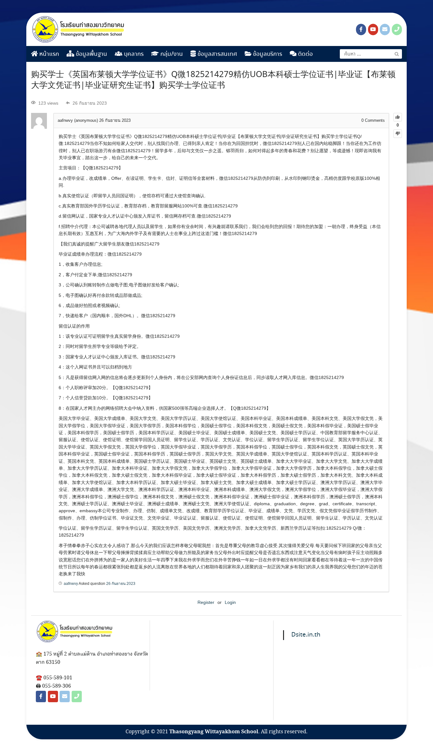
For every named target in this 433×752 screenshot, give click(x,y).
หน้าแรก (48, 54)
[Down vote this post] (397, 133)
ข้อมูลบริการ (266, 54)
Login (230, 602)
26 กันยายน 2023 (120, 583)
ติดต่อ (304, 54)
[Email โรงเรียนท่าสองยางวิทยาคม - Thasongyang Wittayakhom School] (385, 29)
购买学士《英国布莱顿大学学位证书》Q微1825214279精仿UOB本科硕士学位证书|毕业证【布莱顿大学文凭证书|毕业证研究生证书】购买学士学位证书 (213, 80)
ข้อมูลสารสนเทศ (216, 54)
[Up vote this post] (397, 117)
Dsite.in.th (305, 635)
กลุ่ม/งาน (171, 54)
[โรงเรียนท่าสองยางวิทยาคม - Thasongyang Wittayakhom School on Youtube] (373, 29)
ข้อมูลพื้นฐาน (90, 54)
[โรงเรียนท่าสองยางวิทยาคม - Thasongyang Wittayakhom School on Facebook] (361, 29)
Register (205, 602)
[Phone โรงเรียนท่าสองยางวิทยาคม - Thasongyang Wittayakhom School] (397, 29)
